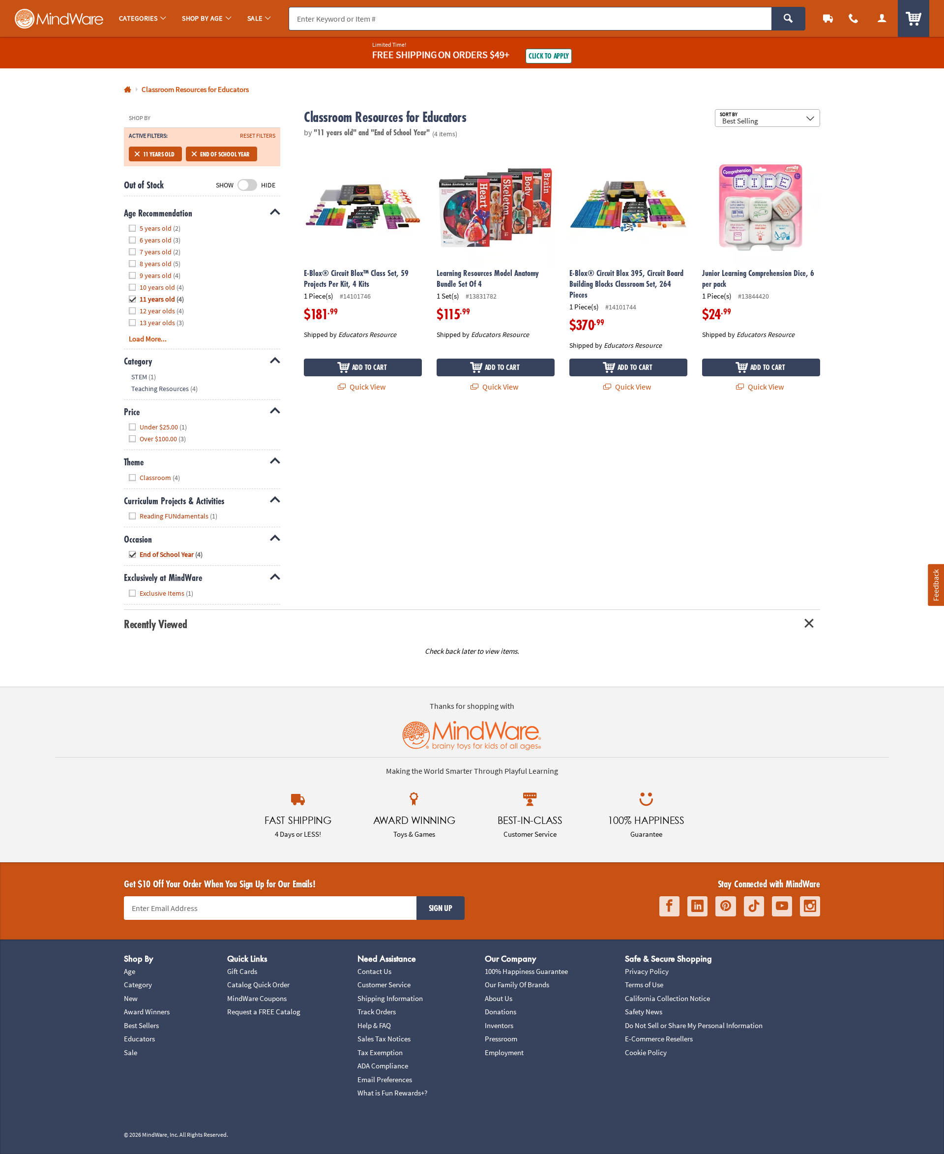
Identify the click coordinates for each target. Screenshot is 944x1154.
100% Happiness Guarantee (526, 971)
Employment (504, 1052)
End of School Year (225, 154)
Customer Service (384, 984)
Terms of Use (644, 984)
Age (129, 971)
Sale (130, 1052)
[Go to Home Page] (127, 89)
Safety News (643, 1011)
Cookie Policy (646, 1052)
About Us (498, 998)
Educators (139, 1038)
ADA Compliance (382, 1065)
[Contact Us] (853, 18)
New (131, 998)
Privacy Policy (647, 971)
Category (138, 984)
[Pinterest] (725, 906)
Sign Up (440, 908)
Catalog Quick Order (258, 984)
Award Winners (147, 1011)
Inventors (499, 1025)
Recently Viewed (155, 624)
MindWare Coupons (257, 998)
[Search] (788, 18)
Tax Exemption (380, 1052)
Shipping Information (390, 998)
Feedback (936, 585)
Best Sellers (141, 1025)
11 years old (159, 154)
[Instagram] (810, 906)
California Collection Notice (667, 998)
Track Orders (376, 1011)
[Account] (882, 18)
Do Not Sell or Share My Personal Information (694, 1025)
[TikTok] (754, 906)
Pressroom (501, 1038)
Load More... (148, 338)
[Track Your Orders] (828, 18)
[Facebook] (669, 906)
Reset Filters (257, 136)
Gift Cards (242, 971)
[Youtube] (782, 906)
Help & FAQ (374, 1025)
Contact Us (374, 971)
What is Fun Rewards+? (392, 1092)
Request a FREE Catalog (263, 1011)
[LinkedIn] (697, 906)
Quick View (366, 387)
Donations (500, 1011)
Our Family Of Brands (517, 984)
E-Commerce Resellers (659, 1038)
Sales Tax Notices (384, 1038)
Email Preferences (384, 1079)
